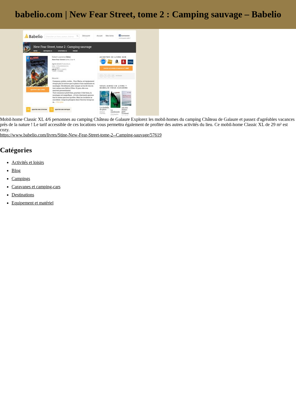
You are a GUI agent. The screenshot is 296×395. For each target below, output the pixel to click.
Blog (16, 170)
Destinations (23, 194)
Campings (21, 178)
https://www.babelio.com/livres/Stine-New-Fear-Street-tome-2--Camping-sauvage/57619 (81, 134)
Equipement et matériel (32, 202)
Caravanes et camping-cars (36, 186)
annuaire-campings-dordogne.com (31, 212)
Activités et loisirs (28, 162)
